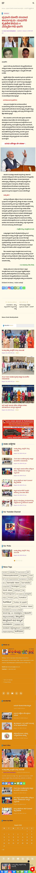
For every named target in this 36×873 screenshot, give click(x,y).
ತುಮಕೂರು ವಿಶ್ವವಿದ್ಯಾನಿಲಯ (11, 628)
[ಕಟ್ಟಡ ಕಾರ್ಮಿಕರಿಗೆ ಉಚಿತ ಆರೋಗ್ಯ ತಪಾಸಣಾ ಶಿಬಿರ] (7, 493)
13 (17, 837)
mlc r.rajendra (20, 594)
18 (8, 840)
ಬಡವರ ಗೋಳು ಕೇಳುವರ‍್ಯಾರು (22, 706)
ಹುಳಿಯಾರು (19, 631)
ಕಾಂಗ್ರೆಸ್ (20, 610)
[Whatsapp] (24, 288)
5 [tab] (21, 560)
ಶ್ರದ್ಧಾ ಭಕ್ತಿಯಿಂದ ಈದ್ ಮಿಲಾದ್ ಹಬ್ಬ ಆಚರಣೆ (23, 482)
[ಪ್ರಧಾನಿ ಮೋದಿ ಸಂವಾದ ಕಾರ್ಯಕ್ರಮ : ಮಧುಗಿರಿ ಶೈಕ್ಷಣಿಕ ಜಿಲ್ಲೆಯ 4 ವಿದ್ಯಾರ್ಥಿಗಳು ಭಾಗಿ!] (18, 47)
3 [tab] (18, 560)
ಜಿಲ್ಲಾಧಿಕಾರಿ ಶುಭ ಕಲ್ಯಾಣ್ (13, 620)
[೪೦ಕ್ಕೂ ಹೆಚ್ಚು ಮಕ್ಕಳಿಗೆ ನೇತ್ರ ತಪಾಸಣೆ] (18, 339)
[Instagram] (9, 288)
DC (3, 579)
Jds (4, 583)
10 (4, 837)
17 (4, 840)
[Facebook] (3, 288)
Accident (5, 572)
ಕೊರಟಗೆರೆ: (27, 613)
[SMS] (18, 288)
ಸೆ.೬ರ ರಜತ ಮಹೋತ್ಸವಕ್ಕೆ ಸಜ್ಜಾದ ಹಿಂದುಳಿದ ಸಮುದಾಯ (15, 378)
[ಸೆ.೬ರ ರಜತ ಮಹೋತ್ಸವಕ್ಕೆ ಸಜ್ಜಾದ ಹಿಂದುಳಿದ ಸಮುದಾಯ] (18, 365)
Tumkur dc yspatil (20, 602)
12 (13, 837)
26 (13, 843)
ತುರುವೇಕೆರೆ (25, 628)
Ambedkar (12, 572)
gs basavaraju (23, 579)
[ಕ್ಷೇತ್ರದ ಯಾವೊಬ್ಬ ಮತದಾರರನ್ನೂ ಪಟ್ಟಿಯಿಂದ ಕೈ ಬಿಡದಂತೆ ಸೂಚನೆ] (7, 503)
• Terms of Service (7, 680)
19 (13, 840)
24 (4, 843)
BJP (28, 572)
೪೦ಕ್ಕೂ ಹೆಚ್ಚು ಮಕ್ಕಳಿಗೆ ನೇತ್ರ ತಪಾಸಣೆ (13, 350)
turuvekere (6, 610)
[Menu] (3, 3)
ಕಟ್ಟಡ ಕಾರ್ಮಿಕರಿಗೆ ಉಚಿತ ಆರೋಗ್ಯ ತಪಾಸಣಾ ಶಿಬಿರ (21, 492)
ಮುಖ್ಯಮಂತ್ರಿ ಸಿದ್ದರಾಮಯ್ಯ (8, 632)
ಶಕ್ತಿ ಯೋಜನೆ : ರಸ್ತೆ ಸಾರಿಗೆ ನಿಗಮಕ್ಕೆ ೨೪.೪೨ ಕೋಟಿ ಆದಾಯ (24, 725)
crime (31, 575)
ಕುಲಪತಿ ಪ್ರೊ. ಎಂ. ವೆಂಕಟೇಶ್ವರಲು (12, 613)
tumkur (7, 602)
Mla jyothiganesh (9, 594)
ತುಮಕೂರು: (7, 624)
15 (27, 837)
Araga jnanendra (21, 572)
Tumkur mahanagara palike (11, 606)
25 (9, 843)
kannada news (13, 583)
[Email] (15, 288)
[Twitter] (6, 288)
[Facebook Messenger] (12, 288)
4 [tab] (20, 560)
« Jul (3, 850)
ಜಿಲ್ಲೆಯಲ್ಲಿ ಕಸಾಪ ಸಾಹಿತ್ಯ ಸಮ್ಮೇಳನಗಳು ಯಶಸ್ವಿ (21, 735)
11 (8, 837)
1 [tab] (14, 560)
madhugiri (17, 590)
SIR (16, 598)
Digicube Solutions (21, 868)
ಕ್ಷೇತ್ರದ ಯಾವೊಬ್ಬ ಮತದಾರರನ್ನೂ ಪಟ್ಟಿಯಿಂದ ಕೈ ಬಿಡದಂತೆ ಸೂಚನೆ (24, 502)
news (17, 353)
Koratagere (15, 586)
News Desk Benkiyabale (9, 31)
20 (18, 840)
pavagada (28, 594)
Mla (23, 590)
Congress (23, 575)
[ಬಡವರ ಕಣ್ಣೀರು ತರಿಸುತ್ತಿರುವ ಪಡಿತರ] (7, 715)
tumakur (22, 597)
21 (22, 840)
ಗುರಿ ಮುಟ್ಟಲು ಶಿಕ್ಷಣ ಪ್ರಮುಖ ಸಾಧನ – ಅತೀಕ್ (26, 306)
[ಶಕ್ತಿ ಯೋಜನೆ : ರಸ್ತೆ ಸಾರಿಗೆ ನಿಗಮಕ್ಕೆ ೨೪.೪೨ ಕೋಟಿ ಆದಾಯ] (7, 726)
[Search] (33, 3)
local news (7, 590)
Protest (10, 597)
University (14, 610)
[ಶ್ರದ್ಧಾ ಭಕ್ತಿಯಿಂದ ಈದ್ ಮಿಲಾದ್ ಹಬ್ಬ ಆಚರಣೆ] (7, 483)
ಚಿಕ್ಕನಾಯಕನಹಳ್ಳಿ (8, 617)
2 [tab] (16, 560)
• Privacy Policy (7, 682)
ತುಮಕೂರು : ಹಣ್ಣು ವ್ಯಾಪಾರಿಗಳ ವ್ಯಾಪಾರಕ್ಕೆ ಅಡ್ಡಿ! (10, 307)
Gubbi (30, 579)
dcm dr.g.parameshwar (12, 579)
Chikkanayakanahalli (10, 575)
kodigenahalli (6, 587)
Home (3, 8)
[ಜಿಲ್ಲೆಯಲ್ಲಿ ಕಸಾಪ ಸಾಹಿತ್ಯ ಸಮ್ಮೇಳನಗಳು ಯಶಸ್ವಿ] (7, 736)
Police (4, 598)
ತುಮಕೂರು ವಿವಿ (19, 625)
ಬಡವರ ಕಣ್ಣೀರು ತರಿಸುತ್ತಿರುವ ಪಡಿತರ (22, 715)
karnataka (26, 583)
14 (22, 837)
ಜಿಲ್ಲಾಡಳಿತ (20, 617)
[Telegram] (21, 288)
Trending (6, 13)
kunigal (23, 587)
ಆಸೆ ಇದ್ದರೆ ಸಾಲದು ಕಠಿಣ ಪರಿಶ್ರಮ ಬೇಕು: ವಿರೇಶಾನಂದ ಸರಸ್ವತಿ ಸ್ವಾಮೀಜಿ (14, 406)
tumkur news (26, 606)
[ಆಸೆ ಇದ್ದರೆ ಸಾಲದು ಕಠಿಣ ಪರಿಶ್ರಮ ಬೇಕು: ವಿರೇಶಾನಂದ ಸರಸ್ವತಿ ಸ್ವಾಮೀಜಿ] (18, 394)
